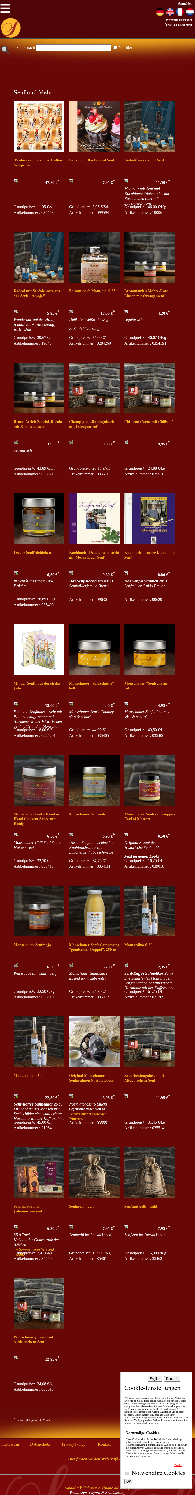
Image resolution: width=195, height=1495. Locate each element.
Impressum (10, 1444)
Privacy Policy (73, 1444)
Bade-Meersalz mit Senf (144, 160)
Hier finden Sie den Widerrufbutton (97, 1459)
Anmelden (185, 3)
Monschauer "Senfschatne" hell (91, 685)
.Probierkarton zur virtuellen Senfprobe (38, 162)
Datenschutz (40, 1444)
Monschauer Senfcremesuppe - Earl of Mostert (149, 816)
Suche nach (25, 47)
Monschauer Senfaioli (87, 814)
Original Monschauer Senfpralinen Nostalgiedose (91, 1077)
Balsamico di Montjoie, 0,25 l (93, 291)
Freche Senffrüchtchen (32, 552)
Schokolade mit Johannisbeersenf (28, 1208)
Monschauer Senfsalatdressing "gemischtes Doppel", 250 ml (94, 947)
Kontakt (104, 1444)
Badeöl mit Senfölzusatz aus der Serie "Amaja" (37, 293)
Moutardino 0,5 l (28, 1075)
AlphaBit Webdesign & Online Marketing (97, 1487)
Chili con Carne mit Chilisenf (148, 421)
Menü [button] (5, 6)
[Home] (11, 36)
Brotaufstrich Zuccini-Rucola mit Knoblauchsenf (38, 424)
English (155, 1379)
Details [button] (178, 1465)
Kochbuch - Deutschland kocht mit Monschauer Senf (94, 554)
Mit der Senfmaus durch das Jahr (37, 685)
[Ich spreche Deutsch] (160, 15)
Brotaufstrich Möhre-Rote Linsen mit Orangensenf (146, 293)
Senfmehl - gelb (81, 1206)
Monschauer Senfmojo (32, 944)
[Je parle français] (180, 15)
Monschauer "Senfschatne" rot (147, 685)
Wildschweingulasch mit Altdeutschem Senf (33, 1339)
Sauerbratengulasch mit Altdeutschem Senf (144, 1077)
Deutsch (172, 1379)
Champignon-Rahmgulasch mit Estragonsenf (91, 424)
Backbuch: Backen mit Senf (91, 160)
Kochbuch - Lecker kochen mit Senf (149, 554)
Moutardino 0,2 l (138, 944)
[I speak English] (170, 15)
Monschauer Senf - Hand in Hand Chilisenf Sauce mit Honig (36, 818)
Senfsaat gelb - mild (140, 1206)
